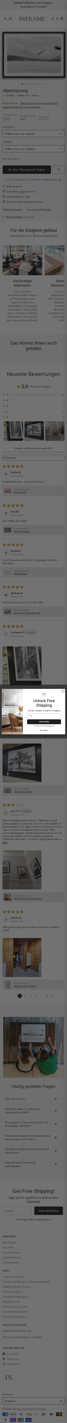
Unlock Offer (44, 722)
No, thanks (44, 730)
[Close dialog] (62, 691)
